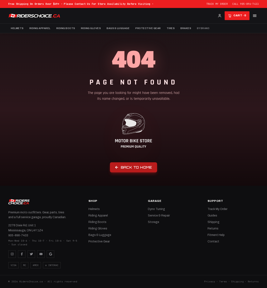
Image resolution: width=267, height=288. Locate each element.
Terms (223, 281)
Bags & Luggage (118, 28)
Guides (212, 215)
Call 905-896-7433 (245, 3)
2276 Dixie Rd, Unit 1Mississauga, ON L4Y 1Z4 (25, 228)
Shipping (213, 222)
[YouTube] (41, 254)
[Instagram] (12, 254)
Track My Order (217, 3)
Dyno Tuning (156, 209)
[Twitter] (31, 254)
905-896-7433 (18, 235)
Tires (171, 28)
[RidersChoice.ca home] (19, 202)
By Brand (203, 28)
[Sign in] (219, 15)
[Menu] (255, 16)
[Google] (50, 254)
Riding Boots (65, 28)
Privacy (209, 281)
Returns (213, 228)
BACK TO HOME (136, 167)
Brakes (185, 28)
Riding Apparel (39, 28)
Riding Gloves (91, 28)
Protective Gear (148, 28)
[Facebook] (21, 254)
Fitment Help (216, 235)
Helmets (17, 28)
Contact (213, 241)
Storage (153, 222)
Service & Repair (159, 215)
